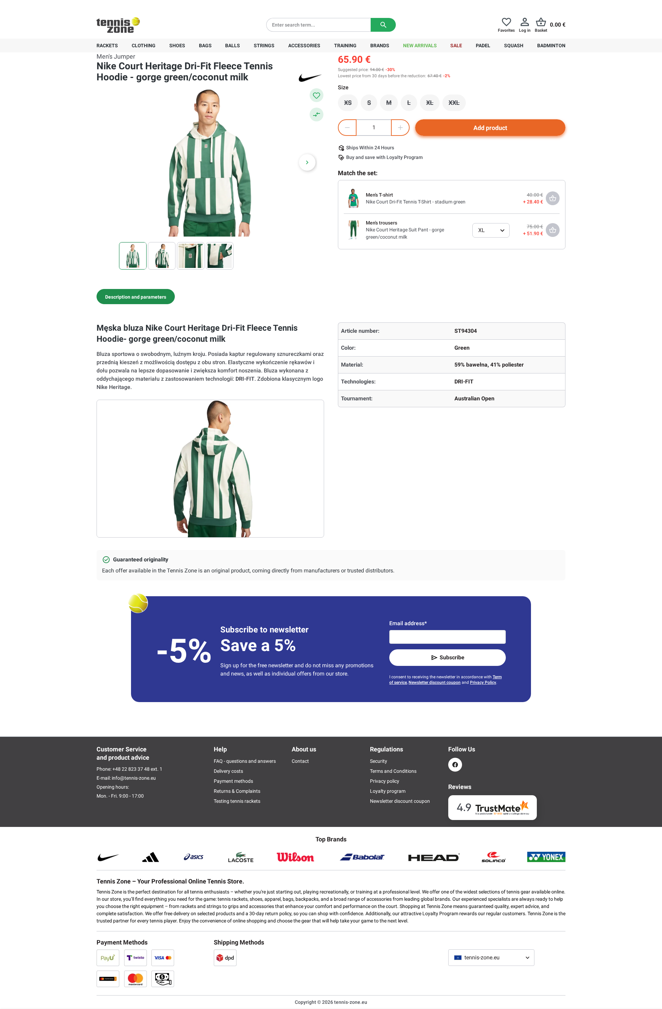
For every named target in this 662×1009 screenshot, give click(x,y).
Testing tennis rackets (237, 801)
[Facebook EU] (455, 765)
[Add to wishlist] (316, 95)
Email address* (408, 623)
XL (433, 104)
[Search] (383, 25)
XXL (457, 104)
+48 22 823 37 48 (134, 5)
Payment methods (233, 781)
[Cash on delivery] (162, 978)
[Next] (307, 162)
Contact (300, 761)
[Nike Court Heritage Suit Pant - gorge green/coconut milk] (353, 229)
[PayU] (108, 957)
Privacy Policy (483, 682)
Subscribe (452, 657)
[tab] (136, 296)
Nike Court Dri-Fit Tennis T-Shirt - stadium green (415, 201)
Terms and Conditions (393, 771)
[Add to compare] (316, 114)
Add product (490, 127)
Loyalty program (387, 791)
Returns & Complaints (237, 791)
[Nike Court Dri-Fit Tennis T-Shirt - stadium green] (353, 198)
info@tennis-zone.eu (134, 778)
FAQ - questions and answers (245, 761)
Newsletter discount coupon (435, 682)
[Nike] (310, 77)
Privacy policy (384, 781)
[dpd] (225, 957)
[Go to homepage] (118, 25)
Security (378, 761)
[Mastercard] (135, 978)
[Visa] (162, 957)
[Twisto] (135, 957)
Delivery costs (228, 771)
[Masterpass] (108, 978)
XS (351, 104)
